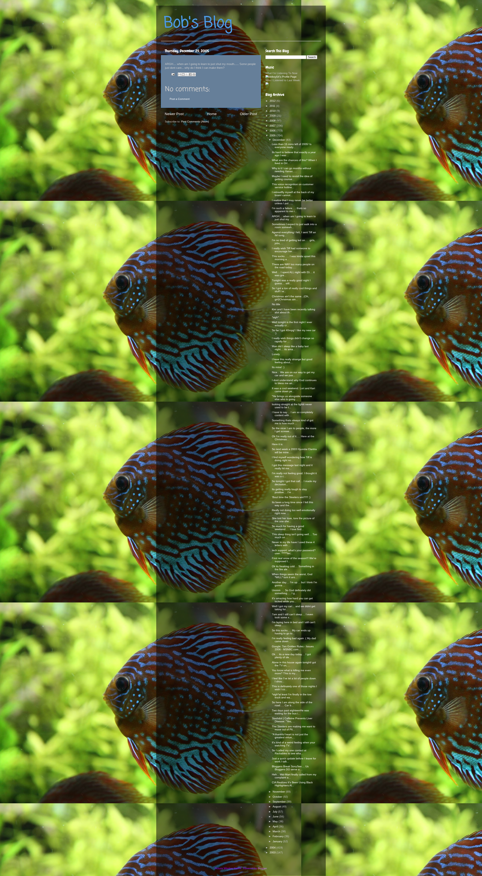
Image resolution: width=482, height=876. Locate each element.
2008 (273, 120)
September (280, 801)
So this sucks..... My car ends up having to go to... (291, 632)
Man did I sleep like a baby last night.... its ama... (290, 348)
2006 (273, 130)
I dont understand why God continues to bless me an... (294, 382)
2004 (273, 847)
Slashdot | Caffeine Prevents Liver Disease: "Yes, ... (292, 720)
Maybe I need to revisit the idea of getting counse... (292, 178)
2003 (273, 852)
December (279, 139)
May (275, 821)
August (277, 806)
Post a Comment (180, 99)
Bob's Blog (198, 23)
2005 (273, 135)
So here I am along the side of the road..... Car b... (292, 704)
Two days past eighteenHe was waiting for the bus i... (290, 712)
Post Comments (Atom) (195, 121)
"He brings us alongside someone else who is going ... (292, 398)
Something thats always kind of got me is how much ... (292, 422)
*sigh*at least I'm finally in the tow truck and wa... (291, 696)
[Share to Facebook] (190, 74)
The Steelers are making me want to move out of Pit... (293, 728)
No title (276, 304)
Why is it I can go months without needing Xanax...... (291, 170)
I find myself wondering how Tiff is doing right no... (292, 459)
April (276, 826)
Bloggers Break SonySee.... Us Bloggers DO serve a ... (290, 768)
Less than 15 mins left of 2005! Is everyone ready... (291, 146)
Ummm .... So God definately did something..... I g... (291, 592)
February (278, 836)
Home (212, 114)
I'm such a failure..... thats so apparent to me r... (289, 210)
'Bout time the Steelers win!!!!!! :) (291, 497)
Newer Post (174, 114)
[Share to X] (187, 74)
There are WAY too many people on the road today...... (293, 266)
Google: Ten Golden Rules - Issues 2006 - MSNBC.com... (293, 648)
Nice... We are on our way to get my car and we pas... (293, 374)
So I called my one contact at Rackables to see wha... (289, 752)
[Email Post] (172, 74)
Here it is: (277, 444)
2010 (273, 110)
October (278, 796)
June (276, 816)
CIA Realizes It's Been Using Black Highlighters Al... (292, 784)
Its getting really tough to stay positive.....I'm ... (289, 491)
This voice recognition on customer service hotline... (292, 186)
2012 (273, 100)
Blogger (262, 868)
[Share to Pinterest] (194, 74)
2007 (273, 125)
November (279, 791)
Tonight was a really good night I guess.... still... (291, 282)
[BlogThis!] (183, 74)
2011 (273, 106)
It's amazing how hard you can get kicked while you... (292, 600)
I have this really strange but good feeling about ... (292, 361)
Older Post (248, 114)
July (275, 811)
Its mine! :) (278, 367)
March (277, 831)
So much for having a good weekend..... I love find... (288, 528)
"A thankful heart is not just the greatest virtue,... (290, 736)
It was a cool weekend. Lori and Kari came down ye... (293, 390)
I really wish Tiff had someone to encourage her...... (291, 250)
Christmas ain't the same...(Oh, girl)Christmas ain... (290, 298)
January (278, 841)
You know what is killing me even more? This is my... (291, 672)
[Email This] (180, 74)
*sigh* (275, 317)
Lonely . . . (278, 354)
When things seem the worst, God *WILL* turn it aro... (292, 576)
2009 (273, 115)
